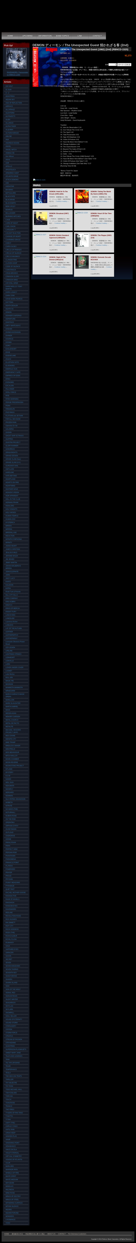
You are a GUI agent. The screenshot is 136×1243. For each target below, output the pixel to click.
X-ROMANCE (10, 1220)
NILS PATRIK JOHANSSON (15, 799)
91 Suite (9, 90)
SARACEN (9, 953)
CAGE (8, 220)
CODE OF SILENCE (13, 266)
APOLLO (9, 166)
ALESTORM (10, 113)
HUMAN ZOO (10, 519)
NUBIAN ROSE (11, 816)
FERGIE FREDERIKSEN (14, 402)
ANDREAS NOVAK (12, 143)
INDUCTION (10, 536)
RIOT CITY (9, 926)
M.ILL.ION (9, 677)
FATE (7, 396)
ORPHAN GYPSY (12, 826)
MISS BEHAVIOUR (12, 752)
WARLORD (10, 1166)
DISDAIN (9, 329)
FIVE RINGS (10, 412)
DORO (8, 346)
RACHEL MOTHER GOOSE (16, 893)
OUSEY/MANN (11, 829)
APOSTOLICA (11, 170)
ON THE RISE (11, 819)
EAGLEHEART (11, 349)
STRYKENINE (11, 1043)
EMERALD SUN (11, 369)
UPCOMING (28, 36)
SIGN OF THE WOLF (13, 989)
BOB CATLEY (10, 206)
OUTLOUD (9, 832)
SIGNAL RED (10, 993)
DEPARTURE (10, 319)
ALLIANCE (9, 123)
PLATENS (9, 866)
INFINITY (9, 542)
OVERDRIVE (10, 836)
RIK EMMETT (10, 923)
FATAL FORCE (11, 392)
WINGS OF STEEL (12, 1200)
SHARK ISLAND (11, 983)
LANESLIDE (10, 618)
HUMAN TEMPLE (12, 516)
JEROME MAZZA (12, 556)
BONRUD (9, 210)
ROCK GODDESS (12, 929)
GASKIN (9, 432)
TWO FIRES (10, 1109)
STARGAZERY (11, 1026)
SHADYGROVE (11, 976)
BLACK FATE (10, 196)
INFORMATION (45, 36)
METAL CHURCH (12, 720)
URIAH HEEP (10, 1133)
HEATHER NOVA (12, 489)
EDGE (8, 352)
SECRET (9, 959)
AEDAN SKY (10, 100)
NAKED (8, 779)
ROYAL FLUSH (11, 939)
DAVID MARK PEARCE (14, 299)
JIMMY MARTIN (11, 562)
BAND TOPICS (62, 36)
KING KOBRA (10, 602)
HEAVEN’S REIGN (12, 492)
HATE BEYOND (11, 476)
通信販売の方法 (17, 1234)
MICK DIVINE (10, 736)
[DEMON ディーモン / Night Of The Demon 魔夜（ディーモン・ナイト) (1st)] (40, 257)
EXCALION (10, 386)
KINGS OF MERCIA (13, 608)
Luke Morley (10, 674)
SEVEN (8, 963)
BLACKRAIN (10, 200)
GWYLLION (10, 469)
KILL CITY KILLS (12, 595)
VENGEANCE (11, 1146)
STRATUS (9, 1036)
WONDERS (10, 1216)
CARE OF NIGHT (12, 223)
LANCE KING (10, 615)
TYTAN (8, 1119)
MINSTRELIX (10, 749)
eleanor (8, 359)
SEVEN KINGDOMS (13, 966)
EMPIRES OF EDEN (13, 376)
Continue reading (62, 201)
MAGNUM (9, 684)
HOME (10, 36)
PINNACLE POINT (12, 862)
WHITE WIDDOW (12, 1180)
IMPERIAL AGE (11, 532)
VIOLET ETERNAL (12, 1153)
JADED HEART (11, 546)
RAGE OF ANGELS (12, 899)
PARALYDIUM (11, 842)
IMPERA (9, 526)
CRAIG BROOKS (12, 273)
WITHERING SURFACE (14, 1203)
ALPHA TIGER (11, 126)
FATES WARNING (12, 399)
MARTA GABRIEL (12, 707)
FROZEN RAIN (11, 422)
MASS (8, 710)
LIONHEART (10, 657)
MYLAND (9, 769)
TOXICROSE (10, 1103)
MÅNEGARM (10, 691)
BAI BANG (9, 190)
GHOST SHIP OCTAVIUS (15, 436)
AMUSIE (9, 136)
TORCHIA (9, 1096)
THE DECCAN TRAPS (14, 1076)
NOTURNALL (10, 812)
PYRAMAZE (10, 886)
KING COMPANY (12, 598)
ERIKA (8, 379)
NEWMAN (9, 796)
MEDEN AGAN (11, 713)
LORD (8, 664)
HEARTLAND (10, 479)
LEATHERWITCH (12, 635)
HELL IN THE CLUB (13, 499)
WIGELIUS (9, 1186)
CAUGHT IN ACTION (13, 233)
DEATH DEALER (12, 306)
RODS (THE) (10, 933)
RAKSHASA (10, 903)
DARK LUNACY (11, 292)
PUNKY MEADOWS (13, 882)
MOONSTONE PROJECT (15, 766)
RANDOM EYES (11, 906)
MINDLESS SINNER (13, 746)
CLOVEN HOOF (11, 263)
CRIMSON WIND (12, 280)
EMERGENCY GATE (13, 372)
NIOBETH (9, 802)
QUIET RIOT (10, 889)
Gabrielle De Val (11, 426)
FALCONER (10, 389)
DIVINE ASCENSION (13, 332)
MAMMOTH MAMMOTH (14, 687)
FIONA (8, 406)
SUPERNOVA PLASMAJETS (16, 1049)
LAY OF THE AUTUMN (14, 628)
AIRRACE (9, 106)
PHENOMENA (11, 859)
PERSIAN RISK (11, 852)
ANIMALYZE (10, 153)
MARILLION (10, 700)
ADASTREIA (10, 96)
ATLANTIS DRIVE (12, 176)
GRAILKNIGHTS (11, 452)
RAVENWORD (11, 909)
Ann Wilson (10, 156)
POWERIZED (10, 869)
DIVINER (9, 336)
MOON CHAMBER (12, 759)
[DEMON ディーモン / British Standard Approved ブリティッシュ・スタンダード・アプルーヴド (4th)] (40, 235)
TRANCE (9, 1106)
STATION (9, 1029)
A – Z (7, 93)
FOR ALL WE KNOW (13, 419)
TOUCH (8, 1099)
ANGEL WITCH (11, 150)
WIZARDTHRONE (12, 1213)
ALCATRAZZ (10, 110)
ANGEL (8, 146)
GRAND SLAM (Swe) (13, 459)
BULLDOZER (10, 213)
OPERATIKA (10, 822)
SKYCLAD (9, 1006)
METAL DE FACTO (12, 723)
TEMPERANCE (11, 1069)
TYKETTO (9, 1116)
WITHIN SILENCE (12, 1206)
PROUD (8, 876)
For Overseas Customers (77, 1234)
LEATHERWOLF (11, 638)
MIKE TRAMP (10, 742)
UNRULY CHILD (12, 1126)
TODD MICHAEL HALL (14, 1089)
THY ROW (9, 1086)
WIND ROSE (10, 1193)
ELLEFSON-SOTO (12, 362)
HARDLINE (10, 472)
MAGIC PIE (10, 681)
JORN (8, 575)
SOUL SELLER (11, 1016)
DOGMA (9, 342)
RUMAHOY (10, 943)
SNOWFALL (10, 1013)
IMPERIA (9, 529)
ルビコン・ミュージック (69, 14)
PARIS (8, 846)
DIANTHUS (10, 322)
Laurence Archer (12, 622)
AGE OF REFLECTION (14, 103)
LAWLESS (9, 625)
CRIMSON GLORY (12, 276)
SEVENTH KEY (11, 973)
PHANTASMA (10, 856)
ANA (7, 140)
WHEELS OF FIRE (12, 1173)
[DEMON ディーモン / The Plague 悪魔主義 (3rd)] (82, 246)
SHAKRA (9, 979)
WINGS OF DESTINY (13, 1196)
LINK (80, 36)
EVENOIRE (10, 382)
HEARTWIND (10, 486)
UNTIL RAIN (10, 1129)
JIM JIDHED (10, 559)
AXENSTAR (10, 186)
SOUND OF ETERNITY (14, 1019)
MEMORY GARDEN (13, 717)
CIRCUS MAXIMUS (13, 256)
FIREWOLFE (10, 409)
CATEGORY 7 (11, 230)
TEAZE (8, 1066)
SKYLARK (9, 1009)
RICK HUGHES (11, 919)
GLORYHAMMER (12, 446)
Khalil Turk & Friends (13, 592)
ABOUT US (51, 1234)
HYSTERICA (10, 522)
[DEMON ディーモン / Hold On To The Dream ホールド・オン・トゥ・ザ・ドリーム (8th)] (40, 202)
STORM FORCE (11, 1033)
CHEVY (8, 243)
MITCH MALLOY (12, 756)
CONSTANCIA (11, 270)
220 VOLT (9, 86)
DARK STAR (10, 295)
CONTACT (97, 36)
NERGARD (10, 792)
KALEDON (9, 585)
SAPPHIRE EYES (12, 949)
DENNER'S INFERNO (13, 316)
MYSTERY (9, 772)
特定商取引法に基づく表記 (35, 1234)
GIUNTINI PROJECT (13, 442)
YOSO (8, 1223)
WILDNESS (10, 1190)
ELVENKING (10, 366)
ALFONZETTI (10, 116)
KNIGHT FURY (11, 612)
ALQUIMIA (9, 130)
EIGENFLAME (11, 356)
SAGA (8, 946)
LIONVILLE (10, 661)
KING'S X (9, 605)
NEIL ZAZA (10, 782)
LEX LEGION (10, 647)
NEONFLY (9, 789)
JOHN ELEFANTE (12, 572)
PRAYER (9, 872)
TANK (8, 1059)
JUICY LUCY (10, 578)
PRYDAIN (9, 879)
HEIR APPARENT (12, 496)
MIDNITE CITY (11, 739)
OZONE (8, 839)
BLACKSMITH (11, 203)
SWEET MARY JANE (13, 1053)
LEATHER (9, 632)
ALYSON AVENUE (12, 133)
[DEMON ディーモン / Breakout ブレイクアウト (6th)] (40, 224)
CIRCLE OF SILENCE (13, 253)
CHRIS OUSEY (11, 246)
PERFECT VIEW (11, 849)
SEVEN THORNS (12, 969)
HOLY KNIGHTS (11, 509)
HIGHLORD (10, 506)
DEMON (9, 312)
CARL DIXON (10, 226)
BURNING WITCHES (13, 216)
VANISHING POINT (12, 1143)
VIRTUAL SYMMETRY (14, 1156)
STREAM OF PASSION (14, 1039)
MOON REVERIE (12, 762)
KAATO (8, 582)
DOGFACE (9, 339)
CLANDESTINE (11, 260)
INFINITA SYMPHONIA (14, 539)
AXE (7, 183)
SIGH (7, 986)
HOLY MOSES (11, 512)
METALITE (9, 727)
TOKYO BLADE (11, 1093)
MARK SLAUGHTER (13, 703)
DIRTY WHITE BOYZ (13, 326)
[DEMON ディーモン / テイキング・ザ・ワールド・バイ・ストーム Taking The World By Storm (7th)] (82, 202)
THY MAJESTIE (11, 1083)
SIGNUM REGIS (11, 996)
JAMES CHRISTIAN (13, 549)
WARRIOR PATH (12, 1170)
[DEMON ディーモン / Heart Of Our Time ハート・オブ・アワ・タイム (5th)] (81, 213)
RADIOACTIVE (11, 896)
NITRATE (9, 806)
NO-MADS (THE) (12, 809)
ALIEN (8, 120)
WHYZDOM (10, 1183)
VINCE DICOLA (11, 1149)
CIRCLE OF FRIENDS (14, 250)
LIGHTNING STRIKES (13, 654)
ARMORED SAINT (12, 173)
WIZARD (9, 1210)
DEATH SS (9, 309)
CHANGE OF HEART (13, 236)
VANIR (8, 1139)
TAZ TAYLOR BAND (13, 1063)
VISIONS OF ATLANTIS (14, 1159)
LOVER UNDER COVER (14, 667)
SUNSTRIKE (10, 1046)
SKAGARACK (11, 1003)
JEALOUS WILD (11, 552)
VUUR (8, 1163)
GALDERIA (10, 429)
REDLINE (9, 913)
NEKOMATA (10, 786)
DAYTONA (9, 302)
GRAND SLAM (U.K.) (13, 462)
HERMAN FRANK (12, 502)
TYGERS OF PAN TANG (14, 1113)
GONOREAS (10, 449)
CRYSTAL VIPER (12, 283)
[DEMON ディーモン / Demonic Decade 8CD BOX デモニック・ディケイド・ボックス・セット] (82, 268)
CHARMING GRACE (13, 240)
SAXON (8, 956)
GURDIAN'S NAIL (12, 466)
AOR (7, 163)
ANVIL (8, 160)
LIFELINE (9, 651)
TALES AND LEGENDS (14, 1056)
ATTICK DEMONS (12, 180)
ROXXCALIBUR (11, 936)
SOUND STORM (12, 1023)
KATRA (8, 588)
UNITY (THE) (10, 1123)
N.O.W (8, 776)
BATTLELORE (11, 193)
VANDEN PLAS (11, 1136)
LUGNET (9, 671)
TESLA (8, 1073)
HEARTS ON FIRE (12, 482)
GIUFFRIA (9, 439)
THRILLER (9, 1079)
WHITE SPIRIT (11, 1176)
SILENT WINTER (12, 999)
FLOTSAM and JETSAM (14, 416)
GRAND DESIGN (12, 456)
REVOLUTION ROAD (13, 916)
